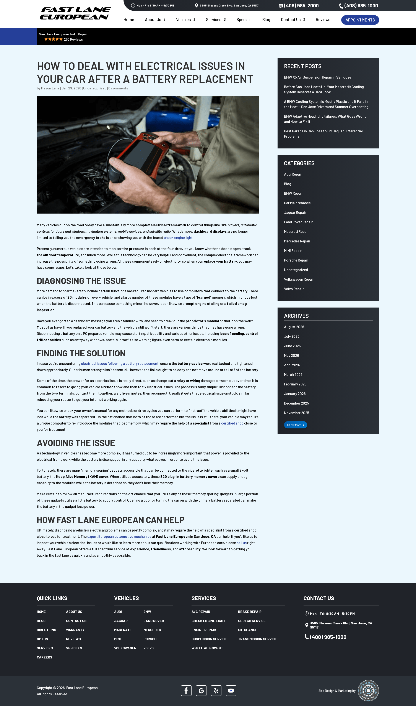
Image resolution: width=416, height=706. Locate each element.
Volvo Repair (294, 288)
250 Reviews (73, 39)
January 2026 (295, 393)
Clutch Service (252, 621)
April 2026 (292, 365)
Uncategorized (94, 88)
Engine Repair (204, 630)
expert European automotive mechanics (119, 536)
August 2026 (294, 326)
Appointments (360, 19)
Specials (244, 20)
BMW (147, 612)
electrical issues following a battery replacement (120, 363)
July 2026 (291, 336)
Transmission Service (257, 639)
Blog (266, 20)
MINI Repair (293, 250)
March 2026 (293, 374)
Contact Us (291, 20)
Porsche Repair (296, 260)
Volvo (148, 648)
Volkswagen (125, 648)
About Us (153, 20)
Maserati (122, 630)
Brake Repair (250, 612)
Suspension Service (209, 639)
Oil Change (247, 630)
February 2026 (295, 384)
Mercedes (152, 630)
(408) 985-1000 (361, 5)
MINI (117, 639)
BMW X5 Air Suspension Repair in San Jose (317, 77)
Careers (44, 657)
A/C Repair (201, 612)
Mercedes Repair (297, 241)
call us (242, 542)
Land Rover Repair (298, 222)
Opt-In (42, 639)
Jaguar (121, 621)
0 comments (118, 88)
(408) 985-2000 (301, 5)
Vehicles (183, 20)
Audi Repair (293, 174)
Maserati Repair (296, 231)
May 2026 (291, 355)
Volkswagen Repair (299, 279)
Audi (118, 612)
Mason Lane (50, 88)
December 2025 (296, 403)
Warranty (75, 630)
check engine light (178, 237)
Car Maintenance (297, 203)
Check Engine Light (208, 621)
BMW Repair (293, 193)
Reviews (323, 20)
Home (129, 20)
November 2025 (296, 412)
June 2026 (292, 346)
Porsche (151, 639)
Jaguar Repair (295, 212)
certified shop (232, 423)
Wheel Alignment (207, 648)
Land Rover (153, 621)
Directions (46, 630)
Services (213, 20)
